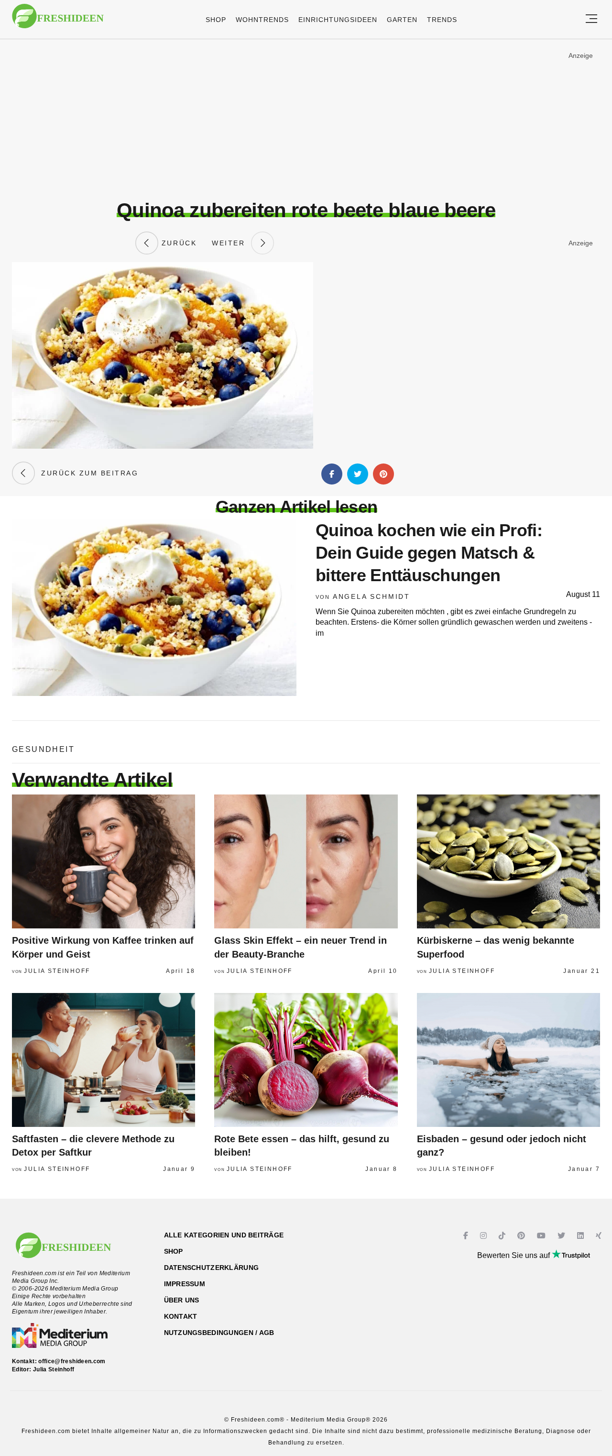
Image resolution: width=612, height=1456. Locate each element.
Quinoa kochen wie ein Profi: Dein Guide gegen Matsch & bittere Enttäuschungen (429, 552)
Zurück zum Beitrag (86, 473)
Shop (216, 19)
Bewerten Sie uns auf (514, 1255)
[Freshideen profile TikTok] (503, 1236)
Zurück (177, 243)
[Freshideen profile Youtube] (542, 1236)
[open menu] (591, 19)
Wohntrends (262, 19)
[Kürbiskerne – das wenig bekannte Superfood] (508, 861)
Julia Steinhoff (57, 971)
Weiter (231, 243)
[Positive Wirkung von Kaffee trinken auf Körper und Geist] (103, 861)
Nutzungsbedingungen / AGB (219, 1332)
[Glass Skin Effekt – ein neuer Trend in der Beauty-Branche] (305, 861)
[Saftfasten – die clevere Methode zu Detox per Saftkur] (103, 1060)
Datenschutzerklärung (211, 1267)
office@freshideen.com (72, 1361)
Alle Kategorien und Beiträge (224, 1235)
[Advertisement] (306, 119)
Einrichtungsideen (337, 19)
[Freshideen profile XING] (600, 1236)
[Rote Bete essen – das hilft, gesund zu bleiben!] (305, 1060)
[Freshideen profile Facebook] (466, 1236)
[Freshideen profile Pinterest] (522, 1236)
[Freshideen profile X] (562, 1236)
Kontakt (180, 1316)
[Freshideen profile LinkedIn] (581, 1236)
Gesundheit (43, 749)
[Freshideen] (58, 21)
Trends (442, 19)
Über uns (181, 1300)
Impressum (185, 1284)
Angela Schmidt (371, 596)
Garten (402, 19)
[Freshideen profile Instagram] (484, 1236)
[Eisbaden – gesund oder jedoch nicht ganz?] (508, 1060)
